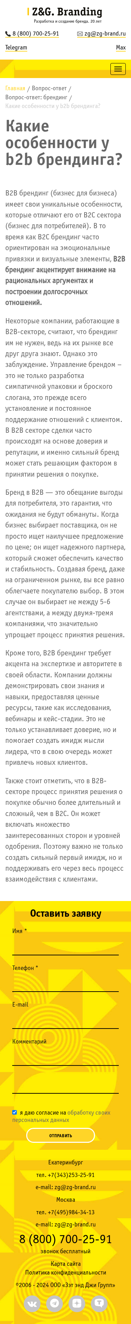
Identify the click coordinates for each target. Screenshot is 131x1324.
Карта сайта (66, 1264)
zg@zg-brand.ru (105, 34)
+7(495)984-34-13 (71, 1213)
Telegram (16, 48)
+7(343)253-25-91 (71, 1175)
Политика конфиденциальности (65, 1273)
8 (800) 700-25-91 (36, 34)
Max (121, 48)
